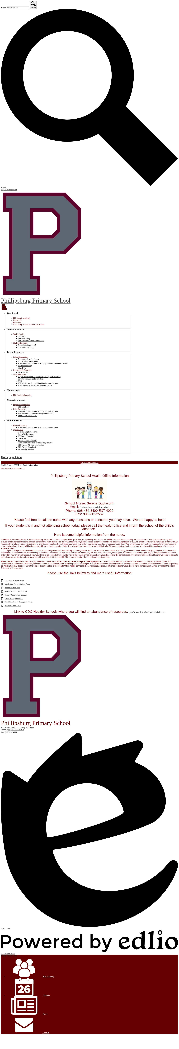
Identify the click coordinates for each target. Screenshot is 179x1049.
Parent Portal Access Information (30, 379)
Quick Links (18, 430)
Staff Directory (48, 976)
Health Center (6, 465)
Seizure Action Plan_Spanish (16, 595)
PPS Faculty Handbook (27, 447)
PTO (20, 381)
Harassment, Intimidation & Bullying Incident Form (38, 411)
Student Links (18, 334)
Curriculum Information (22, 370)
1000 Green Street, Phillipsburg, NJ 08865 (17, 727)
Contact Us (17, 320)
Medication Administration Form (17, 584)
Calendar (46, 995)
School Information (20, 357)
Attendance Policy (25, 366)
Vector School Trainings (27, 441)
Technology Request (26, 449)
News (44, 1014)
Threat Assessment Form (27, 416)
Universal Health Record (14, 580)
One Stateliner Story (26, 347)
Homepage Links (11, 457)
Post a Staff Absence (26, 434)
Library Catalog (24, 338)
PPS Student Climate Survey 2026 (31, 341)
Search (3, 7)
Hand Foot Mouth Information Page (18, 602)
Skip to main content (9, 190)
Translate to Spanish (90, 462)
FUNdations (23, 372)
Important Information (21, 405)
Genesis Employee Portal (27, 432)
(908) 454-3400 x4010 (15, 730)
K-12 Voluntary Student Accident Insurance (35, 385)
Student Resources (20, 343)
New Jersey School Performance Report (28, 324)
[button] (12, 313)
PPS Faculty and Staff (21, 318)
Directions (17, 322)
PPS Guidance (23, 407)
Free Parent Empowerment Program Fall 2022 (35, 413)
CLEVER (22, 336)
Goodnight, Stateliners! (27, 345)
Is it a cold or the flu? (13, 606)
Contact (45, 1033)
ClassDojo (22, 368)
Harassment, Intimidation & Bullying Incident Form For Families (43, 363)
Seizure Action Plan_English (16, 591)
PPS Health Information (22, 395)
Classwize (22, 438)
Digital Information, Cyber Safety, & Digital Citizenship (39, 377)
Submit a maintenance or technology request (35, 443)
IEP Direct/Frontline (25, 436)
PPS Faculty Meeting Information (31, 445)
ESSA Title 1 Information (28, 361)
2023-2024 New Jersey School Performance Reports (38, 383)
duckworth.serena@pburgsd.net (94, 507)
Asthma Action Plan (12, 588)
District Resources (20, 425)
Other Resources (19, 374)
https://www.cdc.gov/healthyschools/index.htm (147, 612)
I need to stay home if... (14, 599)
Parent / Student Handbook (28, 359)
